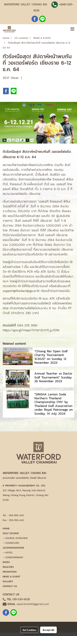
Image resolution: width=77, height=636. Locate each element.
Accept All (48, 629)
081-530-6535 (21, 599)
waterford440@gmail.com (32, 604)
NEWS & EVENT (11, 576)
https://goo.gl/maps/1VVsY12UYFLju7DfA (31, 330)
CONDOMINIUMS (14, 557)
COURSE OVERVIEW (16, 538)
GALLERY (8, 581)
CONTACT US (10, 586)
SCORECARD (12, 543)
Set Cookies (29, 629)
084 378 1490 (27, 325)
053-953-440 (16, 515)
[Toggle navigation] (72, 29)
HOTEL (9, 552)
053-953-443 (16, 520)
